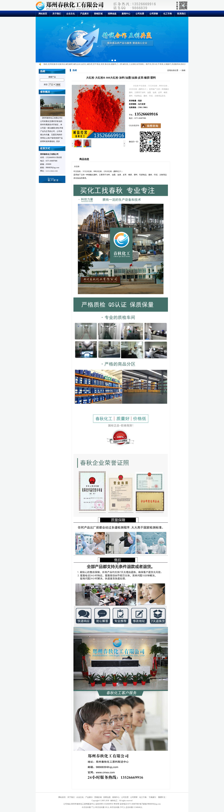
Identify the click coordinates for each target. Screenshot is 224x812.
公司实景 (140, 13)
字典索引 (152, 797)
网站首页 (43, 13)
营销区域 (98, 13)
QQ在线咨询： (135, 125)
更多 (58, 141)
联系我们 (181, 13)
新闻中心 (126, 13)
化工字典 (167, 13)
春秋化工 (114, 801)
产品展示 (84, 13)
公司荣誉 (153, 13)
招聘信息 (112, 13)
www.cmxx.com (52, 171)
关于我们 (56, 13)
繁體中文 (161, 797)
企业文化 (70, 13)
